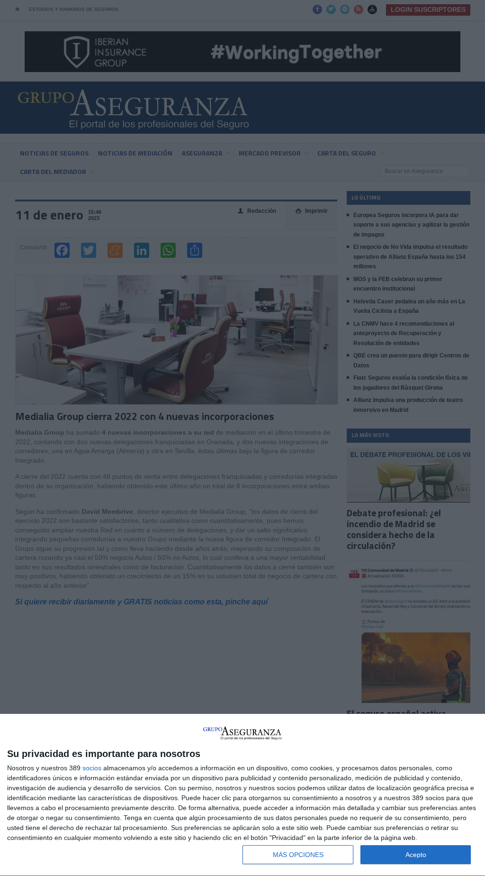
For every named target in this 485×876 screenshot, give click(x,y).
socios (91, 768)
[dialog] (242, 795)
